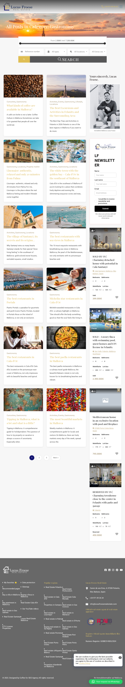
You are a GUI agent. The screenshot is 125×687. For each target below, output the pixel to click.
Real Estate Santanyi (12, 617)
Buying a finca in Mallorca (27, 596)
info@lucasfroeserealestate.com (103, 604)
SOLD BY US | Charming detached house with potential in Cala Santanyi (105, 262)
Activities (53, 102)
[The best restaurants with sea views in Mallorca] (66, 217)
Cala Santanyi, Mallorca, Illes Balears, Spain (104, 272)
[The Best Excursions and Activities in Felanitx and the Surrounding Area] (66, 86)
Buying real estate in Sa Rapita (52, 628)
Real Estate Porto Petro (69, 644)
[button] (106, 681)
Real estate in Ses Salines (9, 611)
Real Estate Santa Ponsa (69, 651)
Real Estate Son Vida (70, 659)
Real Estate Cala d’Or (29, 603)
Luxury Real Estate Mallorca (28, 619)
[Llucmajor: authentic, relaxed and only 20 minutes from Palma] (23, 151)
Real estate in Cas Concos (69, 606)
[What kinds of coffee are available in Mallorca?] (23, 86)
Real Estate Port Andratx (69, 636)
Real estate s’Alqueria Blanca (53, 651)
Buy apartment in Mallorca (9, 604)
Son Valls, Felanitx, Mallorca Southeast (104, 352)
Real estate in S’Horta (71, 621)
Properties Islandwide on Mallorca (53, 665)
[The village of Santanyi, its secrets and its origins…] (23, 217)
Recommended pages (11, 589)
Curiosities (11, 102)
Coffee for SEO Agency (29, 678)
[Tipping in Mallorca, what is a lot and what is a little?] (23, 399)
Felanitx (97, 510)
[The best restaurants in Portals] (23, 279)
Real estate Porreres (54, 633)
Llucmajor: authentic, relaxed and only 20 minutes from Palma (23, 174)
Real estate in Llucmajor (49, 614)
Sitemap (25, 587)
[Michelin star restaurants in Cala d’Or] (66, 279)
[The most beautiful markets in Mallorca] (66, 399)
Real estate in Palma (54, 619)
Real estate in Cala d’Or (51, 598)
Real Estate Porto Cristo (51, 644)
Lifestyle (78, 102)
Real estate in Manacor (67, 614)
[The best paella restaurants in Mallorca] (66, 337)
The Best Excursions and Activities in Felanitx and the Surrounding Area (64, 111)
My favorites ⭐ (10, 583)
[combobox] (55, 51)
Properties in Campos (53, 605)
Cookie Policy (84, 663)
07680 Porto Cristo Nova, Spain (103, 429)
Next (55, 458)
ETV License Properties (7, 627)
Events (61, 102)
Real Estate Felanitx (54, 587)
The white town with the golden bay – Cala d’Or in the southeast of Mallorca (64, 174)
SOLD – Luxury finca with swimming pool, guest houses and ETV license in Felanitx (105, 342)
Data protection (28, 583)
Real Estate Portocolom (67, 590)
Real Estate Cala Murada (69, 598)
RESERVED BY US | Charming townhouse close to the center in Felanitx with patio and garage (105, 498)
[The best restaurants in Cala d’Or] (23, 337)
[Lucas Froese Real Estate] (18, 10)
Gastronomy (21, 102)
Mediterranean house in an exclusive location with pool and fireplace (105, 420)
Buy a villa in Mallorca (11, 595)
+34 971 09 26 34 (111, 7)
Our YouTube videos (30, 609)
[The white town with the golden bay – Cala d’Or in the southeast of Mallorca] (66, 151)
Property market (33, 167)
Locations (54, 104)
